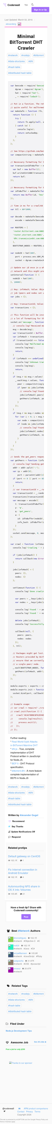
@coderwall (8, 1108)
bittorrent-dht (18, 770)
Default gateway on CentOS (24, 856)
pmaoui (17, 968)
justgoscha (18, 960)
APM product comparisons (36, 1108)
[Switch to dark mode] (32, 4)
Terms (37, 1111)
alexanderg (11, 23)
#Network (24, 931)
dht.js (14, 749)
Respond (16, 836)
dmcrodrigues (20, 937)
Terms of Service (5, 1122)
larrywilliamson (20, 953)
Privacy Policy (40, 1119)
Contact (20, 1111)
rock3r (16, 945)
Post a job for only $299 (15, 1049)
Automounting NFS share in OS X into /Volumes (24, 887)
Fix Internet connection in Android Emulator (22, 871)
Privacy (29, 1111)
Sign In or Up (40, 9)
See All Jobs (39, 1041)
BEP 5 (15, 763)
